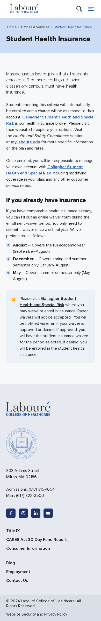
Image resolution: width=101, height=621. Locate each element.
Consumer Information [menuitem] (28, 548)
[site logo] (24, 9)
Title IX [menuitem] (13, 530)
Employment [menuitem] (18, 571)
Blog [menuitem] (10, 563)
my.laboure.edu (25, 142)
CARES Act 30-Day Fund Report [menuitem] (36, 539)
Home (12, 27)
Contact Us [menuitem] (17, 580)
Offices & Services (35, 27)
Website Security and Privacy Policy (36, 614)
